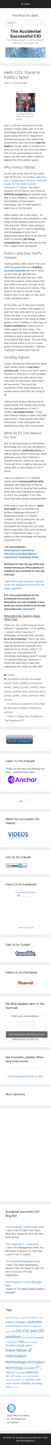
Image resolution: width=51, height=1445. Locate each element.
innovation (29, 1368)
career (7, 1332)
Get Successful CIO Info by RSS (25, 1076)
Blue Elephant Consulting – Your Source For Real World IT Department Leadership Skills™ (22, 554)
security (29, 1379)
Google (20, 1345)
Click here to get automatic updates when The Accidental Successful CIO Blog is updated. (24, 585)
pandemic (34, 1376)
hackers (29, 1345)
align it (18, 1318)
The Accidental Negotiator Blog (22, 1261)
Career (11, 675)
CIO (18, 1331)
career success (20, 687)
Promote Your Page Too (25, 927)
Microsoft (9, 1376)
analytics (41, 1318)
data (21, 1341)
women (15, 1387)
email (35, 1342)
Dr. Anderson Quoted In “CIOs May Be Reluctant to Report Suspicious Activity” (24, 707)
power (16, 695)
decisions (28, 1342)
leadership (31, 1372)
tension (8, 699)
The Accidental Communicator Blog (24, 1226)
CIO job (29, 1330)
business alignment (13, 1326)
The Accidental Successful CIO (25, 34)
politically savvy (37, 691)
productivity (9, 1380)
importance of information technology (18, 1356)
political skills (20, 691)
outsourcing (25, 1376)
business (35, 1322)
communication (11, 1342)
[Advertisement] (13, 1154)
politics (8, 695)
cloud (23, 1337)
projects (18, 1380)
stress (24, 695)
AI (14, 1317)
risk (22, 1380)
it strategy (20, 1372)
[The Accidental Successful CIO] (25, 895)
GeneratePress (28, 1440)
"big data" (9, 1318)
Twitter (8, 1387)
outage (18, 1376)
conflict (34, 687)
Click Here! (28, 609)
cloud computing (35, 1337)
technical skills (37, 695)
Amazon (33, 1318)
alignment (26, 1318)
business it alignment (32, 1326)
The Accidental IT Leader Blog (21, 1244)
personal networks (14, 270)
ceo (13, 1331)
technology (37, 1383)
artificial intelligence (16, 1322)
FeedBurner (32, 1039)
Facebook (10, 1345)
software (16, 1383)
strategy (26, 1383)
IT (37, 1367)
